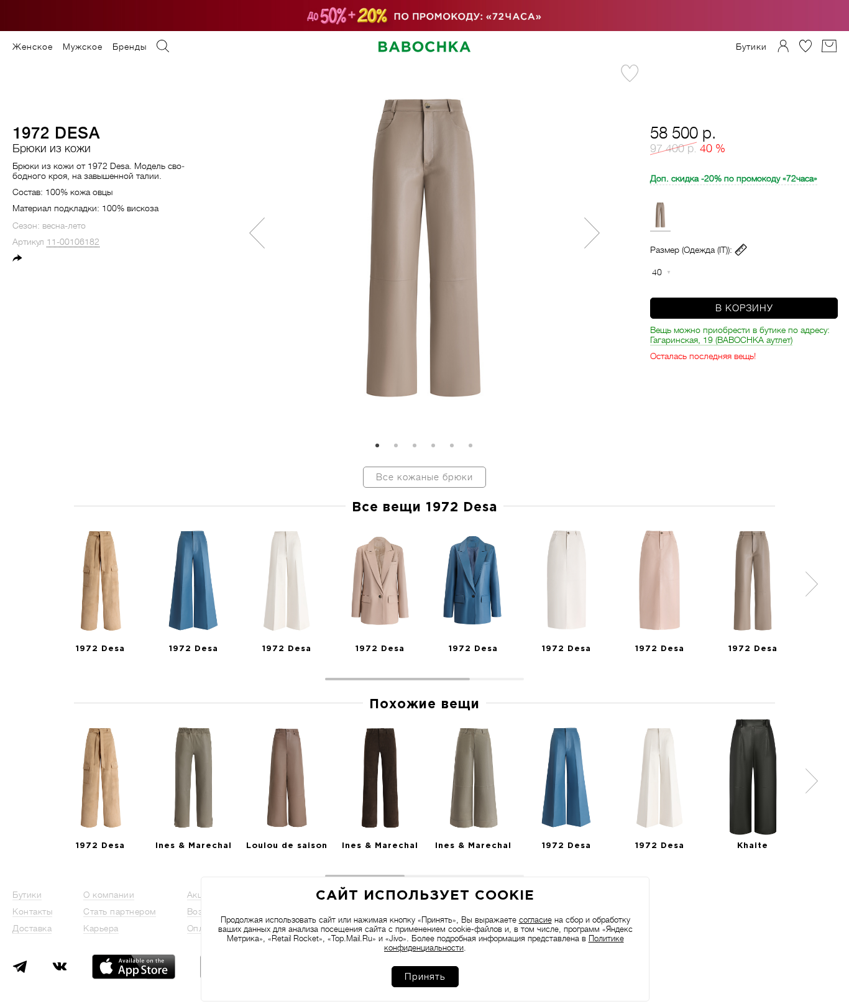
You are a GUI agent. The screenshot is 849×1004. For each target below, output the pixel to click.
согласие (535, 919)
